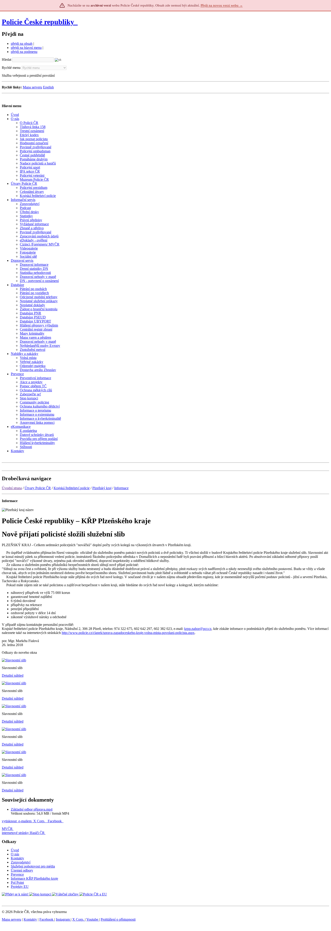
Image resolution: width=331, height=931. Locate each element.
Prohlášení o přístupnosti (118, 919)
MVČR (7, 829)
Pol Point (17, 882)
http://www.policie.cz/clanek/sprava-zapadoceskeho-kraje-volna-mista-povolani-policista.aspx (128, 633)
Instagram (63, 919)
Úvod (15, 850)
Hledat (6, 59)
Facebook (55, 821)
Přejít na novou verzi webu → (222, 5)
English (48, 87)
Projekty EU (20, 886)
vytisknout (9, 821)
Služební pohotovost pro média (33, 866)
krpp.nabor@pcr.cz (197, 629)
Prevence (17, 874)
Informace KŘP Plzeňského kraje (34, 878)
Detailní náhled (12, 675)
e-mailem (25, 821)
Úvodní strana (12, 488)
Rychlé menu (11, 68)
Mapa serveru (32, 87)
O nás (15, 854)
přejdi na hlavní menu (26, 48)
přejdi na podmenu (24, 52)
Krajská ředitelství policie (72, 488)
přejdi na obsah (21, 43)
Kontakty (17, 858)
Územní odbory (22, 870)
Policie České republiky (38, 22)
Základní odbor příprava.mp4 (31, 809)
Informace (121, 488)
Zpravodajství (20, 862)
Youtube (92, 919)
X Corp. (39, 821)
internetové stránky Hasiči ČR (23, 833)
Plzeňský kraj (101, 488)
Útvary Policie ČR (38, 488)
